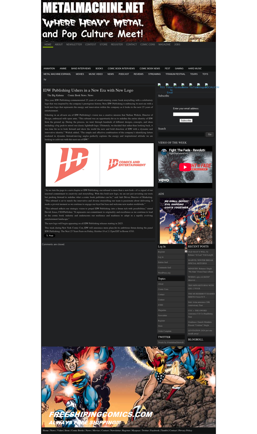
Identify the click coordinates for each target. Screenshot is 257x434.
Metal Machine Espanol (57, 74)
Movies (80, 74)
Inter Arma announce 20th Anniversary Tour (199, 304)
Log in (160, 256)
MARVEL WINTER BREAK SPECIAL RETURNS (200, 262)
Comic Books (77, 430)
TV (45, 80)
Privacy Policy (185, 430)
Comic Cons (147, 44)
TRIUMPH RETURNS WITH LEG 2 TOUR (201, 287)
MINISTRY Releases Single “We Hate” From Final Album (200, 270)
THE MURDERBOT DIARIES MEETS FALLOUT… (201, 295)
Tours (194, 74)
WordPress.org (164, 272)
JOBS (177, 44)
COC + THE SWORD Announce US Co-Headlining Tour (200, 313)
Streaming (154, 74)
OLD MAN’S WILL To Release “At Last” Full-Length (200, 253)
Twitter (145, 430)
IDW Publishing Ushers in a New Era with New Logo (88, 90)
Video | (61, 430)
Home (48, 44)
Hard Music (195, 68)
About (59, 44)
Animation (49, 68)
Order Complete (164, 331)
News (111, 74)
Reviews (138, 74)
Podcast (124, 74)
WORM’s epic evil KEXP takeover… (199, 278)
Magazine (165, 44)
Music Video (96, 74)
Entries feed (163, 262)
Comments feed (164, 267)
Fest (167, 68)
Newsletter (74, 44)
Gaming (179, 68)
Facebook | (155, 430)
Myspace (136, 430)
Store (104, 44)
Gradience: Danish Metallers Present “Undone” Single (200, 323)
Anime (63, 68)
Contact (131, 44)
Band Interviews (81, 68)
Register (117, 44)
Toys (205, 74)
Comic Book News (150, 68)
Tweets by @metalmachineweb (171, 342)
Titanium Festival (175, 74)
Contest (90, 44)
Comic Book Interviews (121, 68)
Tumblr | (165, 430)
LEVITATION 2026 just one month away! (200, 332)
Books (99, 68)
